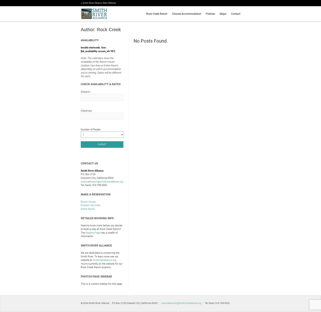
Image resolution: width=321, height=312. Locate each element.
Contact (235, 13)
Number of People (90, 129)
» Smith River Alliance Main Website (98, 3)
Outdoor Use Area (90, 205)
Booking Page (93, 232)
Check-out (86, 110)
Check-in (85, 91)
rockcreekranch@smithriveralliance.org (102, 181)
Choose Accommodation (186, 13)
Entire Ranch (88, 208)
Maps (223, 13)
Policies (210, 13)
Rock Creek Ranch (156, 13)
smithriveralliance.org (104, 260)
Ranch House (88, 201)
